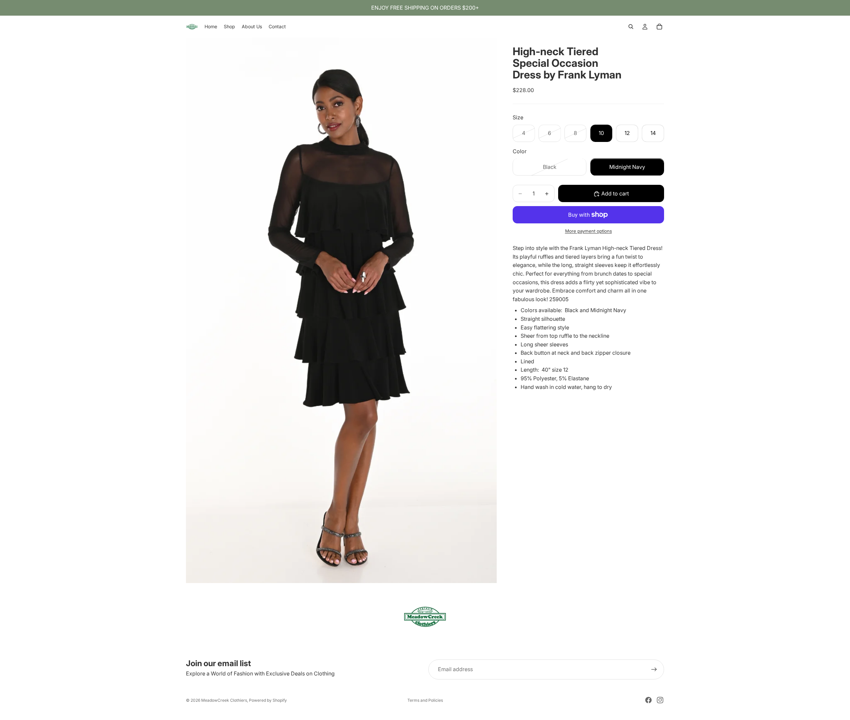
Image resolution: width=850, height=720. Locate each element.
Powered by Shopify (268, 700)
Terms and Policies (425, 700)
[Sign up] (654, 669)
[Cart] (659, 26)
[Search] (631, 26)
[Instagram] (660, 700)
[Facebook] (648, 700)
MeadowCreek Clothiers (224, 700)
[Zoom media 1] (341, 310)
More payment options (588, 231)
